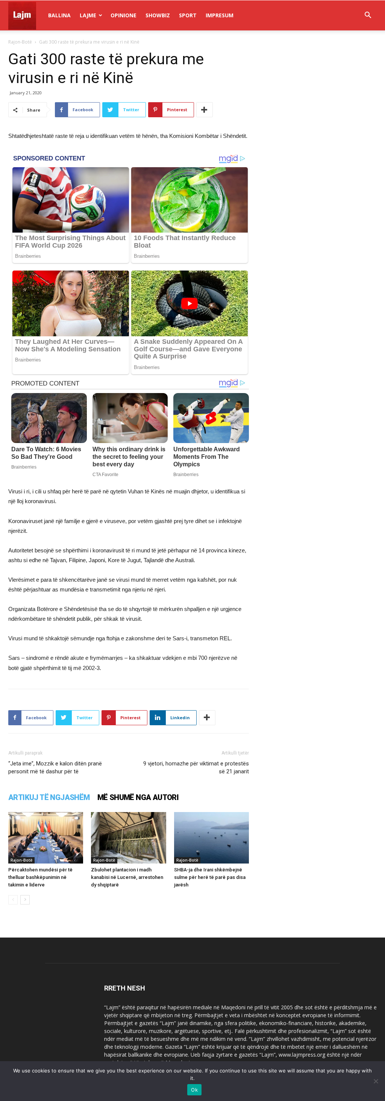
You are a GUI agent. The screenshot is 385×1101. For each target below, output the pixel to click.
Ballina (59, 15)
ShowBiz (158, 15)
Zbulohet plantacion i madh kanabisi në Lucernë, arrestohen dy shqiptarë (127, 877)
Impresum (219, 15)
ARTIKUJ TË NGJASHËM (49, 797)
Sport (188, 15)
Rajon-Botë (20, 42)
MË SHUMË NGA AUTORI (138, 797)
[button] (368, 16)
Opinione (123, 15)
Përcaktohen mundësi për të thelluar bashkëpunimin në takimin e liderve (40, 877)
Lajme (88, 15)
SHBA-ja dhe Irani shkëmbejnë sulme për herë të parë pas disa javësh (210, 877)
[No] (375, 1081)
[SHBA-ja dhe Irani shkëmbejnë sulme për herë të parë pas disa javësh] (211, 838)
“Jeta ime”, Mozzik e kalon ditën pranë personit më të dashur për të (55, 767)
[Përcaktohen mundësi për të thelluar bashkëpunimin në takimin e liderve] (45, 838)
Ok (194, 1090)
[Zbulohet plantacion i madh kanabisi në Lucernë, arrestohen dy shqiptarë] (128, 838)
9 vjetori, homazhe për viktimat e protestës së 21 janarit (196, 767)
